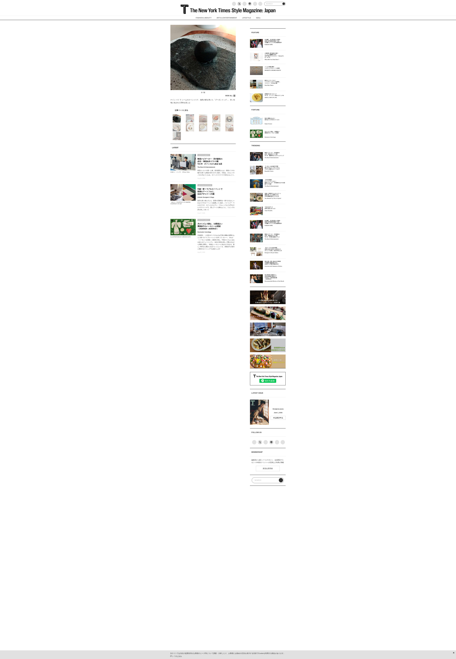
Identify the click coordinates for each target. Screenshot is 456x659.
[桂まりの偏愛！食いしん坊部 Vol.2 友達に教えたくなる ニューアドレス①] (203, 110)
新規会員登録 (268, 468)
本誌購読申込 (278, 418)
